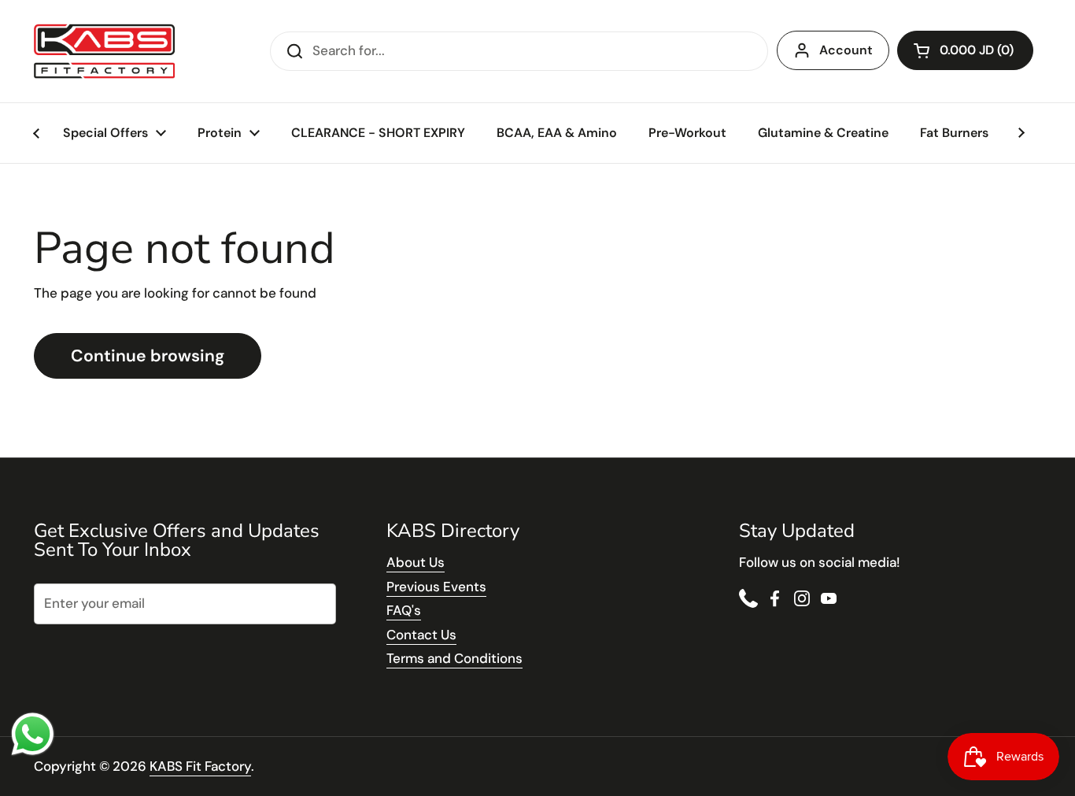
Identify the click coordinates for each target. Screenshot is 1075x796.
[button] (965, 50)
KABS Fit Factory (200, 766)
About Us (415, 562)
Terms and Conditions (454, 658)
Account (846, 50)
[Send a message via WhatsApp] (32, 734)
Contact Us (421, 634)
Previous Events (436, 586)
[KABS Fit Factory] (104, 51)
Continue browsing (147, 356)
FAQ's (403, 610)
